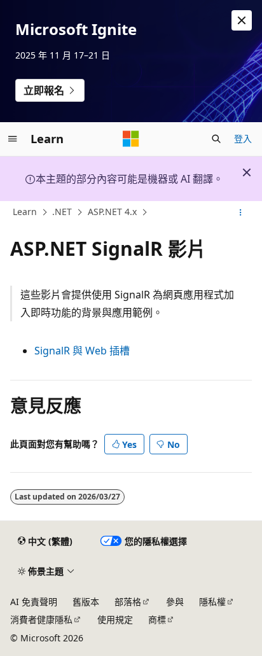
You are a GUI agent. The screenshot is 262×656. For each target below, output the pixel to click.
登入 (243, 138)
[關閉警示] (241, 20)
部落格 (127, 602)
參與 (175, 602)
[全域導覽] (12, 138)
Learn (25, 212)
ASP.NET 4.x (112, 212)
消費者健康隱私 (41, 619)
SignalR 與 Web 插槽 (82, 351)
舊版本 (85, 602)
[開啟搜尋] (216, 138)
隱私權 (212, 602)
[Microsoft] (131, 138)
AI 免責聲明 (33, 602)
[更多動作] (241, 212)
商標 (157, 619)
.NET (62, 212)
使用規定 (115, 619)
